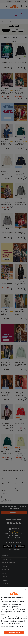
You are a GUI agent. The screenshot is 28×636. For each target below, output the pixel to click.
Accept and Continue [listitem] (14, 633)
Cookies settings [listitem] (14, 629)
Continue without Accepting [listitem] (18, 589)
